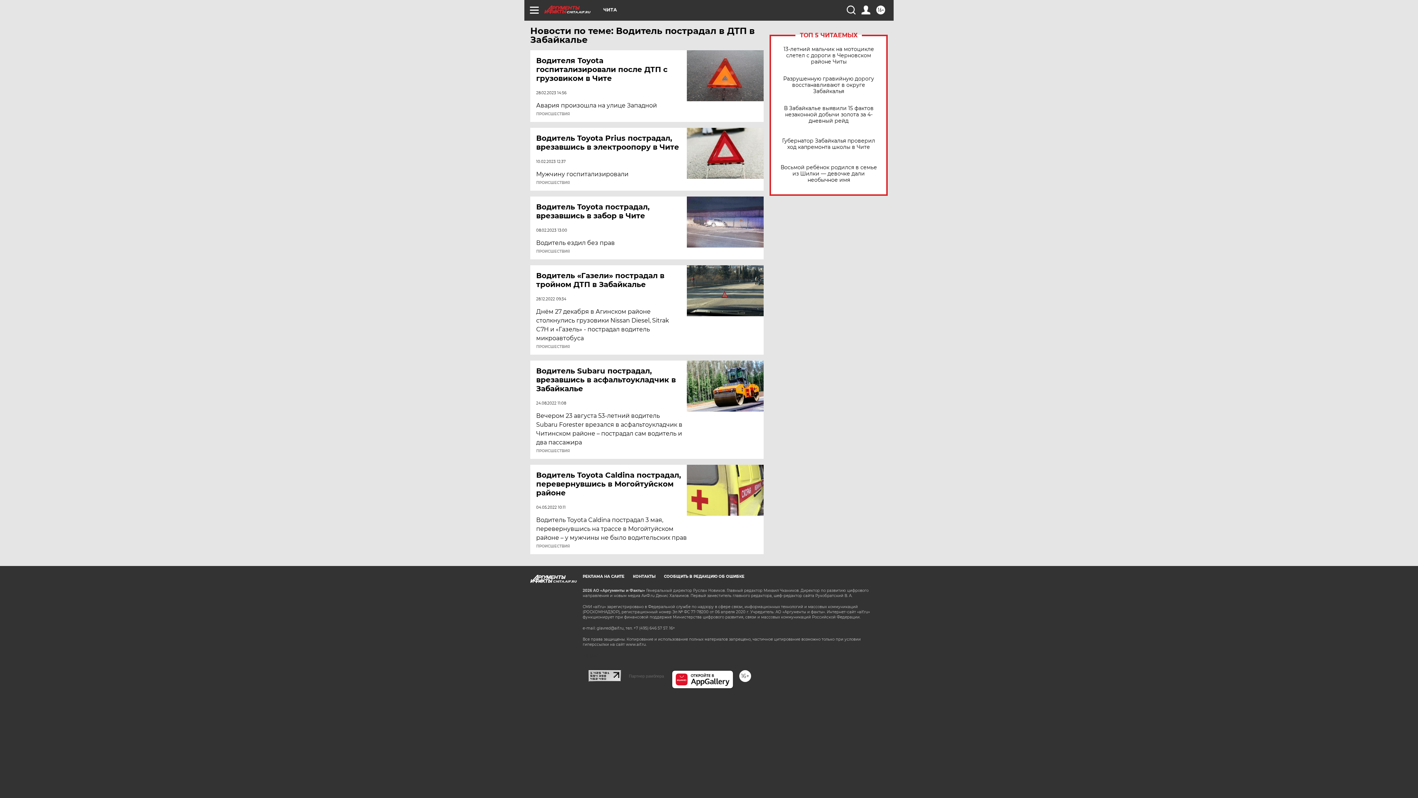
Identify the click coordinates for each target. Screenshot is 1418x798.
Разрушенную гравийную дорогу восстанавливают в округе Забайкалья (828, 85)
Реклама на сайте (603, 576)
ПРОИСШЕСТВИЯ (553, 114)
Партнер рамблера (646, 676)
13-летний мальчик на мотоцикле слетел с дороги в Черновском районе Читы (829, 55)
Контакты (644, 576)
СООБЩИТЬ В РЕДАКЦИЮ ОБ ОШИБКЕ (704, 576)
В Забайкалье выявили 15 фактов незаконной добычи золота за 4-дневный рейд (829, 114)
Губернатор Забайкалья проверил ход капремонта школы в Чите (828, 144)
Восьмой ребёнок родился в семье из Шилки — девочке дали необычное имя (829, 173)
